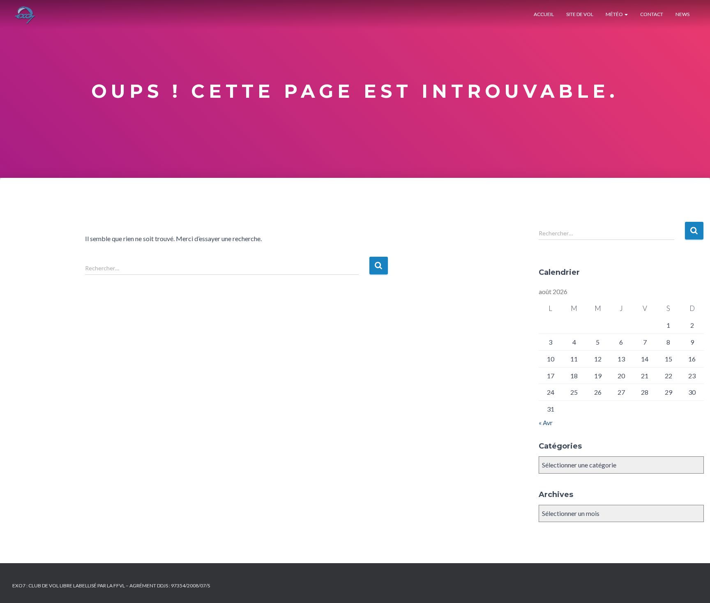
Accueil (544, 14)
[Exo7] (24, 14)
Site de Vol (579, 14)
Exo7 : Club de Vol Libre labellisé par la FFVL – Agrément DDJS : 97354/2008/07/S (111, 585)
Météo (615, 14)
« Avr (546, 422)
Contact (651, 14)
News (682, 14)
